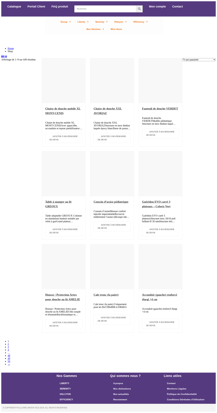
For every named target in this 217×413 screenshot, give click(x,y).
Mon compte (157, 6)
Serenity (99, 22)
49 (9, 358)
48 (9, 355)
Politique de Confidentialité (182, 394)
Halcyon (118, 22)
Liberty (81, 22)
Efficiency (138, 22)
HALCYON (65, 394)
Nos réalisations (122, 388)
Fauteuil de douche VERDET (160, 108)
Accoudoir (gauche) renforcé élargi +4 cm (159, 297)
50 (9, 361)
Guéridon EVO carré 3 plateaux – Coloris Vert (156, 204)
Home (11, 48)
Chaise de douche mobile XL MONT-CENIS (63, 111)
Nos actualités (121, 394)
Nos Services (93, 29)
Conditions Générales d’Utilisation (185, 399)
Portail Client (36, 6)
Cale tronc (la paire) (106, 294)
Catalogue (14, 6)
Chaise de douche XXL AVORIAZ (108, 111)
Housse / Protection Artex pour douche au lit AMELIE (62, 297)
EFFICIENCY (66, 399)
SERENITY (65, 388)
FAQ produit (59, 6)
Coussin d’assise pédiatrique (111, 201)
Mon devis (116, 29)
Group (64, 22)
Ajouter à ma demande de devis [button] (63, 138)
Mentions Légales (176, 388)
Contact (177, 6)
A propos (118, 383)
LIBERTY (64, 383)
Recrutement (120, 399)
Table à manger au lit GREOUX (58, 204)
